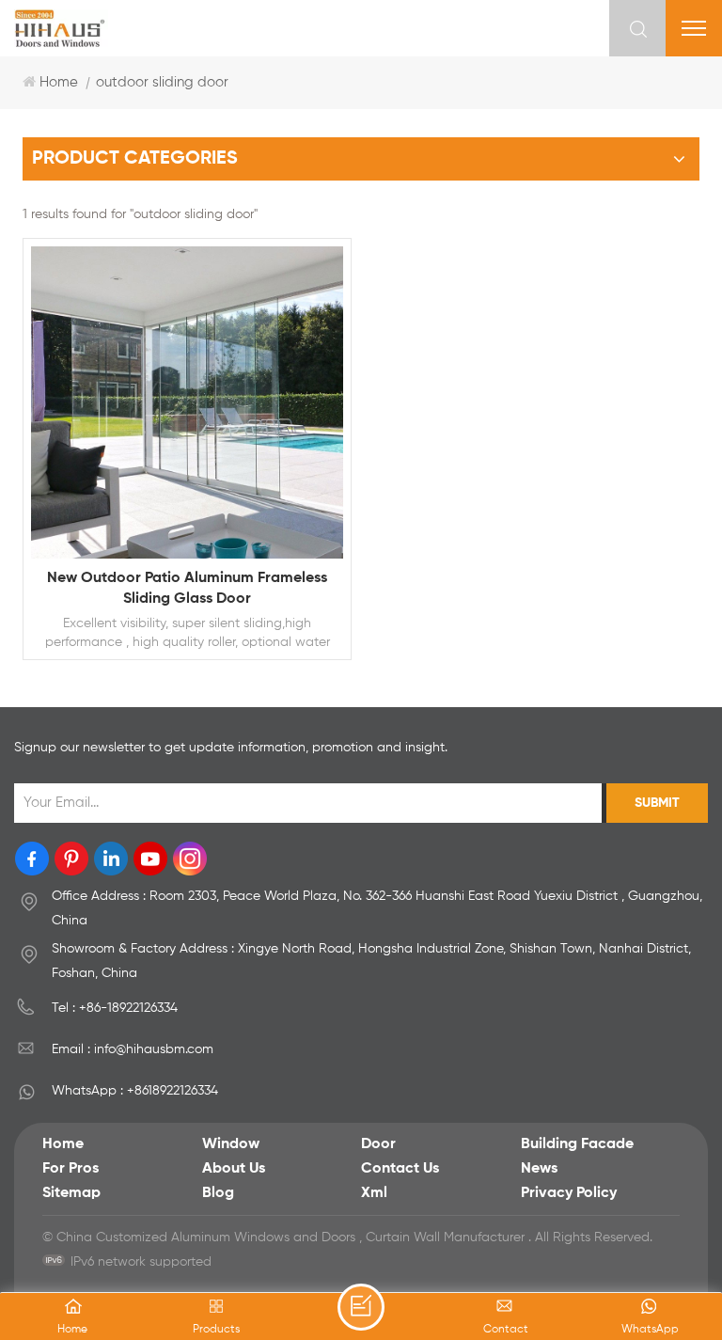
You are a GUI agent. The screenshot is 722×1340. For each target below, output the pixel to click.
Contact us (400, 1168)
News (539, 1168)
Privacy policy (569, 1193)
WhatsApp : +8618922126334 (135, 1090)
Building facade (577, 1144)
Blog (218, 1193)
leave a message (361, 1307)
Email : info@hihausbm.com (132, 1049)
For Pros (70, 1168)
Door (378, 1144)
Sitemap (71, 1193)
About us (233, 1168)
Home (58, 82)
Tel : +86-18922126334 (115, 1008)
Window (230, 1144)
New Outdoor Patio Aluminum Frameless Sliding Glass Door (187, 589)
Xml (374, 1193)
